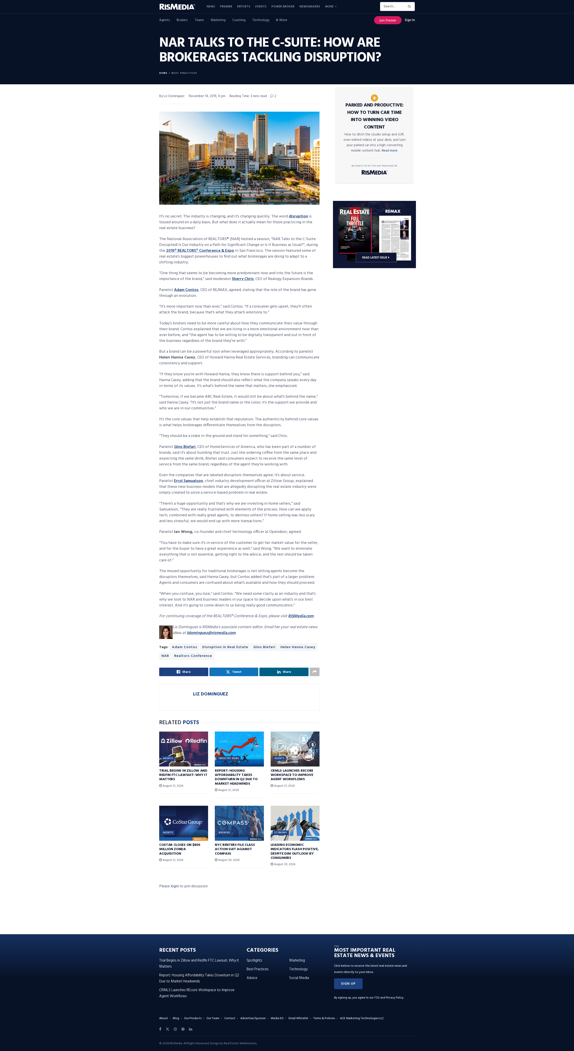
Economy (280, 833)
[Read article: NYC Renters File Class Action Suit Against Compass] (239, 823)
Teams (199, 20)
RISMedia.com (300, 616)
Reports (243, 6)
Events (261, 6)
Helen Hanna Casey (297, 647)
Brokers (182, 20)
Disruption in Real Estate (225, 647)
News (211, 6)
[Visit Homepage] (179, 6)
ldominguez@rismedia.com (211, 633)
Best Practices (184, 73)
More (329, 6)
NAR (165, 656)
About (163, 1018)
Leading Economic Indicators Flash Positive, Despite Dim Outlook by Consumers (295, 851)
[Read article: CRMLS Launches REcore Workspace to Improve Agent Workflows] (295, 749)
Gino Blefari (185, 447)
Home (163, 73)
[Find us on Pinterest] (183, 1029)
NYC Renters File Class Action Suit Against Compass (235, 849)
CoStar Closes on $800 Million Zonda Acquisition (179, 849)
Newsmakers (310, 6)
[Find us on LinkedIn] (190, 1029)
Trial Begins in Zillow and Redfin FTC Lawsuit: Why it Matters (183, 775)
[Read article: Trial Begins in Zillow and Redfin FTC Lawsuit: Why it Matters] (183, 749)
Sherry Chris (243, 279)
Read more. (390, 150)
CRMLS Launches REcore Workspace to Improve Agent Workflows (292, 775)
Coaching (239, 20)
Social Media (299, 978)
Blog (176, 1018)
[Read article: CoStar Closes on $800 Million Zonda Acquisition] (183, 823)
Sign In (410, 20)
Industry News (229, 758)
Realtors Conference (193, 656)
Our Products (193, 1018)
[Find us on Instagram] (175, 1029)
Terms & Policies (324, 1018)
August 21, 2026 (172, 785)
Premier (226, 6)
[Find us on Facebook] (160, 1029)
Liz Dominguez (210, 694)
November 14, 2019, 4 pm (207, 96)
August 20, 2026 (228, 860)
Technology (260, 20)
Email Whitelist (298, 1018)
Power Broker (283, 6)
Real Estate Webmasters (240, 1043)
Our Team (213, 1018)
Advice (252, 978)
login (175, 886)
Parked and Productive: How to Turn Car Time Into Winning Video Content (375, 116)
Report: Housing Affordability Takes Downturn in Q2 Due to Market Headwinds (236, 777)
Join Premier (387, 20)
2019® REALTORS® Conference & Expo (200, 251)
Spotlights (254, 961)
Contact (229, 1018)
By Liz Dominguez (172, 96)
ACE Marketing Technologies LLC (362, 1018)
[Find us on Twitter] (167, 1029)
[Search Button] (410, 6)
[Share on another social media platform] (315, 672)
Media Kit (277, 1018)
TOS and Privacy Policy (388, 997)
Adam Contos (186, 290)
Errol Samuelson (188, 481)
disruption (298, 216)
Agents (164, 20)
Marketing (218, 20)
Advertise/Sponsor (253, 1018)
